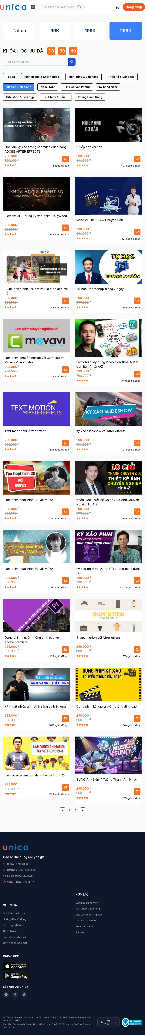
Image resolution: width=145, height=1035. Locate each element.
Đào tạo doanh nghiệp (89, 914)
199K (90, 30)
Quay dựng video (86, 920)
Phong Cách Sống (90, 97)
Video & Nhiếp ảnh (18, 86)
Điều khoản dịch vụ (14, 936)
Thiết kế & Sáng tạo (121, 76)
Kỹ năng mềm (108, 86)
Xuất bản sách (84, 926)
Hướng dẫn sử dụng (14, 919)
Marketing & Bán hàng (83, 76)
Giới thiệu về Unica (14, 913)
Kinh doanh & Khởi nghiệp (41, 76)
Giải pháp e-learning (88, 908)
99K (54, 30)
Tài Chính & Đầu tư (56, 97)
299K (126, 30)
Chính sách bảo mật (15, 942)
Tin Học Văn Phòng (77, 86)
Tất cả (19, 30)
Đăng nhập (134, 7)
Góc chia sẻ (10, 930)
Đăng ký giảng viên (87, 902)
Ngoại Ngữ (48, 86)
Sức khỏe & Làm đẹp (20, 97)
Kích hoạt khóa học (14, 925)
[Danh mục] (33, 7)
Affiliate (80, 932)
